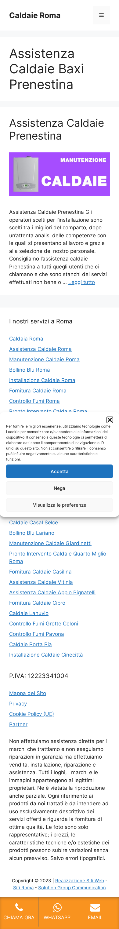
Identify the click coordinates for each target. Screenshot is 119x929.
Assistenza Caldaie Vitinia (41, 582)
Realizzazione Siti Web (79, 880)
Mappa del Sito (27, 693)
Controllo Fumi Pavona (36, 634)
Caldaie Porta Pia (30, 644)
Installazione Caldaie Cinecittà (46, 655)
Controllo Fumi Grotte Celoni (43, 624)
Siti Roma (23, 888)
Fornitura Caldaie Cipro (37, 603)
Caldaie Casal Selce (33, 522)
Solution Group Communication (72, 888)
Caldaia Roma (26, 339)
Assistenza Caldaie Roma (40, 349)
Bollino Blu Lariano (31, 533)
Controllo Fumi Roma (34, 401)
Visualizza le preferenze (59, 505)
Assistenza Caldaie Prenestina (56, 129)
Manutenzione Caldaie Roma (44, 359)
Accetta (60, 471)
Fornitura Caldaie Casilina (40, 572)
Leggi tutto (81, 282)
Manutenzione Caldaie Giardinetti (50, 543)
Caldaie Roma (35, 15)
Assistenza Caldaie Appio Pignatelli (52, 592)
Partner (18, 724)
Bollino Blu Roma (29, 370)
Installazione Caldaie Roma (42, 380)
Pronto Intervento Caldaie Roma (48, 411)
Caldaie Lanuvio (29, 613)
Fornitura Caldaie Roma (38, 391)
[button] (110, 420)
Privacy (18, 704)
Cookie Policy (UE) (31, 714)
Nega (59, 488)
